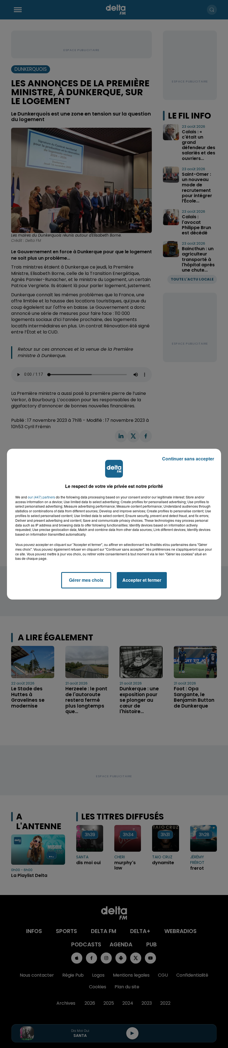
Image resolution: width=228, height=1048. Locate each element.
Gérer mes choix (86, 580)
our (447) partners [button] (41, 497)
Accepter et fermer (141, 580)
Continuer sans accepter (188, 458)
